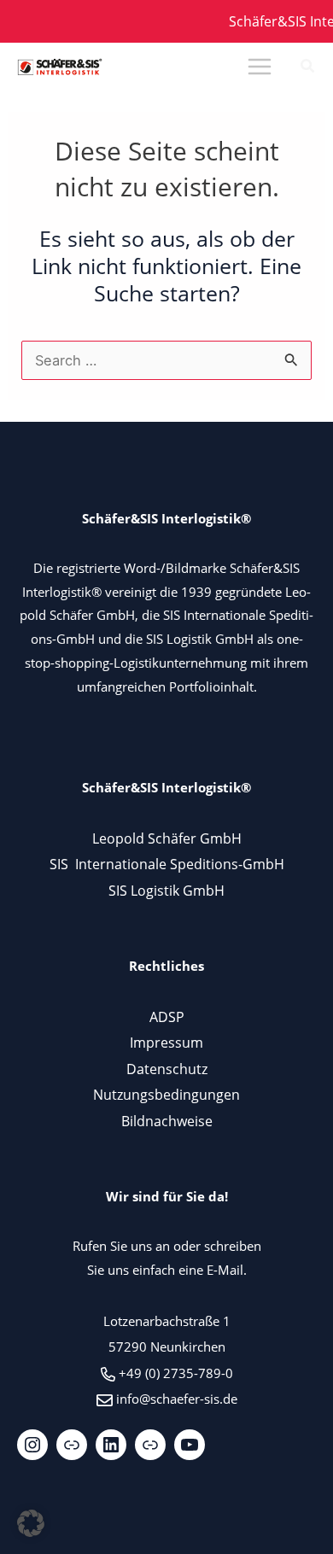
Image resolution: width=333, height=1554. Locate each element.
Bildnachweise (167, 1120)
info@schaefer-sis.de (176, 1398)
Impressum (166, 1042)
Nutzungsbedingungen (166, 1094)
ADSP (166, 1016)
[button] (308, 67)
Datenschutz (166, 1068)
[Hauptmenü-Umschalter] (259, 67)
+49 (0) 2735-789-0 (176, 1373)
